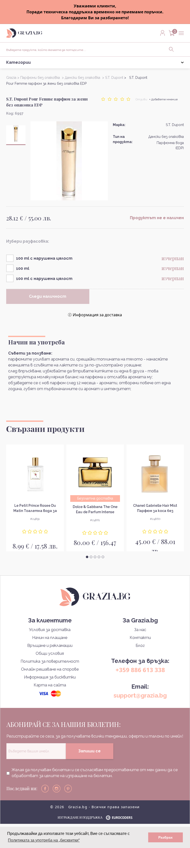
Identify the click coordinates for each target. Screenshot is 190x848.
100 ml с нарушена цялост (44, 258)
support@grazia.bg (140, 695)
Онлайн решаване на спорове (50, 669)
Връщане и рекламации (49, 645)
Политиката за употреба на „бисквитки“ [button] (44, 840)
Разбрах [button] (165, 837)
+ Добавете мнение (163, 99)
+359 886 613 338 (140, 670)
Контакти (140, 637)
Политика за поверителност (50, 661)
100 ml (22, 268)
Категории (18, 62)
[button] (87, 557)
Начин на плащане (49, 637)
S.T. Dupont (175, 125)
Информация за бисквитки (50, 677)
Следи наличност (47, 296)
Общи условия (50, 653)
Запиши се (89, 751)
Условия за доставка (50, 629)
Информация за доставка (97, 315)
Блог (140, 645)
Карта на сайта (50, 685)
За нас (140, 629)
